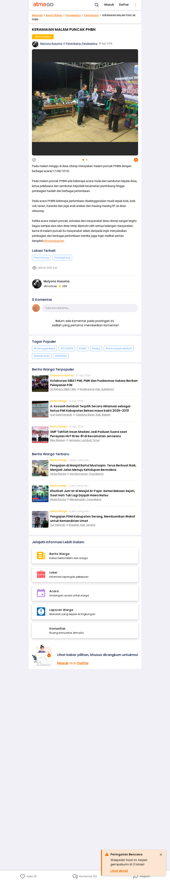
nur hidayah (57, 525)
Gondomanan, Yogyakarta (86, 474)
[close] (161, 855)
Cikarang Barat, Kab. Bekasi (93, 414)
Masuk (109, 4)
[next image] (136, 160)
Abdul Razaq (58, 474)
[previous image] (34, 160)
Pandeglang (73, 15)
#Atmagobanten (53, 240)
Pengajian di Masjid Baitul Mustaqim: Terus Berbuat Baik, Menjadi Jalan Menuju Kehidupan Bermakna (93, 467)
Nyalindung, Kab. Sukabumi (97, 389)
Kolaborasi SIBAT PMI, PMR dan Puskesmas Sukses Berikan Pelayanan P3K (94, 383)
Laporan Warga (61, 610)
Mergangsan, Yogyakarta (85, 499)
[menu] (135, 4)
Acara (54, 591)
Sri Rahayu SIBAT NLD (63, 389)
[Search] (97, 5)
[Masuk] (43, 655)
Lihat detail (119, 871)
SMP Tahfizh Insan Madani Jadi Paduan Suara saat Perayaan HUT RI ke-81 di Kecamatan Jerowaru (88, 434)
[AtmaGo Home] (43, 5)
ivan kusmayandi (61, 414)
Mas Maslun (57, 440)
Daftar (124, 4)
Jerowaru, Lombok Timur (84, 440)
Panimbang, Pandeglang (81, 43)
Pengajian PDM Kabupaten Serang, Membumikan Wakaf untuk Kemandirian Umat (92, 518)
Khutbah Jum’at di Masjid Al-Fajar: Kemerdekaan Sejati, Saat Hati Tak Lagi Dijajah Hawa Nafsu (92, 493)
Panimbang (91, 15)
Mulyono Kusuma (51, 43)
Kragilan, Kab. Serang (82, 525)
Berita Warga (54, 15)
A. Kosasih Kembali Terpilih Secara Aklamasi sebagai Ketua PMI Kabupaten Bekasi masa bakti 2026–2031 (90, 408)
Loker (53, 572)
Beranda (37, 15)
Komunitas (57, 628)
